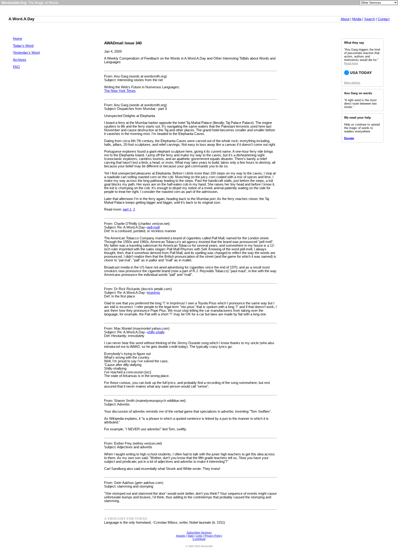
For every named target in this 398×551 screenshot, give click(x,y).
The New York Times (120, 91)
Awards (180, 535)
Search (369, 19)
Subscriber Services (199, 532)
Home (17, 38)
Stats (190, 535)
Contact (383, 19)
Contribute (199, 539)
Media (356, 19)
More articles (352, 82)
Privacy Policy (213, 535)
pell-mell (153, 227)
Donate (349, 138)
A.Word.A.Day (21, 19)
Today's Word (23, 46)
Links (199, 535)
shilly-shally (156, 332)
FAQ (16, 67)
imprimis (153, 292)
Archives (19, 60)
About (345, 19)
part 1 (127, 209)
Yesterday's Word (26, 52)
